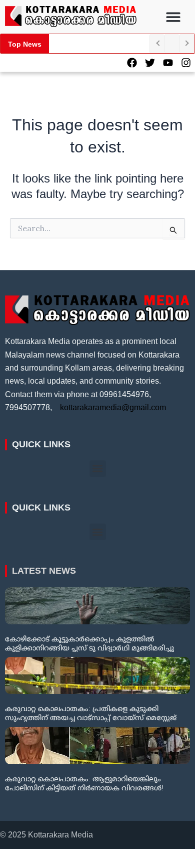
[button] (174, 17)
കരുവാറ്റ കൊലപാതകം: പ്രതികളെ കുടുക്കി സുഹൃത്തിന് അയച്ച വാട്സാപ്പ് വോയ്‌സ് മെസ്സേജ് (90, 713)
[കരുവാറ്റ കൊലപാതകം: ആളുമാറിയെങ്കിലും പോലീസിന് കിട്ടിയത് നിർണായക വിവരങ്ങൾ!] (97, 745)
